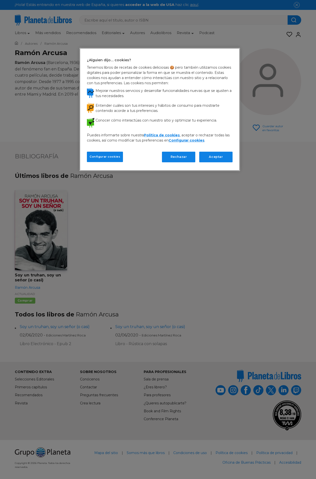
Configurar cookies (105, 156)
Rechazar (179, 157)
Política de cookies (162, 135)
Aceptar (216, 157)
